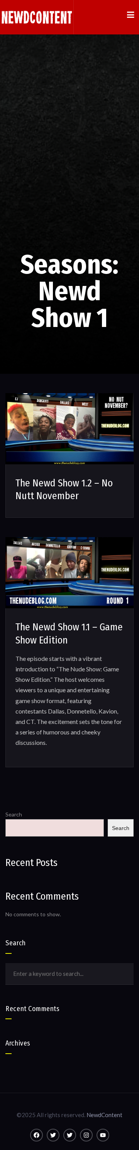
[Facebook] (36, 1135)
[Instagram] (86, 1135)
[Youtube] (103, 1135)
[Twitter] (53, 1135)
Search (13, 814)
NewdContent (104, 1114)
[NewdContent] (36, 17)
